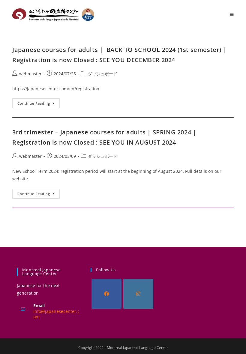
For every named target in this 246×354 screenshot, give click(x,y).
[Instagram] (138, 294)
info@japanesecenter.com (56, 314)
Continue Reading (38, 102)
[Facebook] (107, 294)
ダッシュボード (102, 73)
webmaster (30, 73)
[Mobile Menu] (232, 14)
